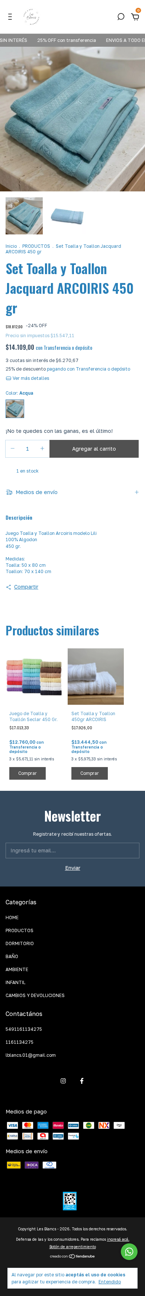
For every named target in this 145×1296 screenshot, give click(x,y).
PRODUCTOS (36, 246)
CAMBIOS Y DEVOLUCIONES (35, 995)
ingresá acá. (118, 1239)
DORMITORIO (20, 943)
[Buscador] (121, 17)
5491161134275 (24, 1029)
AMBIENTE (17, 969)
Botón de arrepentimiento (72, 1246)
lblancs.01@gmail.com (31, 1055)
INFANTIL (15, 982)
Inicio (11, 246)
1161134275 (19, 1042)
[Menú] (11, 17)
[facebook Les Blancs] (82, 1081)
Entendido (110, 1282)
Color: (19, 393)
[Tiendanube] (72, 1257)
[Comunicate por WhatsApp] (129, 1251)
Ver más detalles (30, 378)
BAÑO (12, 956)
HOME (12, 917)
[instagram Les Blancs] (63, 1081)
